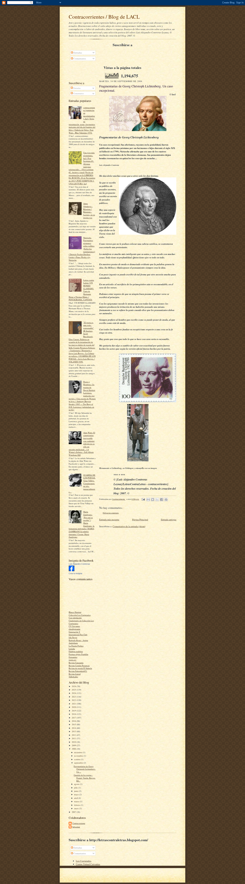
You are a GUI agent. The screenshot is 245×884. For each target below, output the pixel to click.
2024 (74, 693)
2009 (74, 745)
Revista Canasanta (76, 662)
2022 (74, 700)
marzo (77, 801)
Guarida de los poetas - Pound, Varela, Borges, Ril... (84, 778)
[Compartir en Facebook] (161, 499)
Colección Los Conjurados (80, 615)
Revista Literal (75, 674)
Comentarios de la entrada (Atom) (129, 526)
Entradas (77, 52)
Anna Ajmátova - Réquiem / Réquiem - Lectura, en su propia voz (89, 210)
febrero (77, 805)
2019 (74, 710)
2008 (74, 748)
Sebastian (76, 826)
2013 (74, 731)
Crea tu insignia (75, 573)
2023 (74, 696)
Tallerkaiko (73, 676)
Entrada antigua (168, 519)
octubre (77, 759)
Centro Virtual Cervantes (88, 864)
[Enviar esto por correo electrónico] (148, 499)
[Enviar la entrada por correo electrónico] (143, 499)
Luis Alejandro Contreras (79, 564)
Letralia (72, 648)
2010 (74, 742)
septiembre (79, 762)
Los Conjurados (83, 861)
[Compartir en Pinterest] (166, 499)
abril (76, 798)
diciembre (78, 752)
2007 (74, 812)
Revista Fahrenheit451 (78, 671)
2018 (74, 714)
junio (76, 791)
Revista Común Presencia (79, 665)
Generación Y (74, 632)
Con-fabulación (75, 617)
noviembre (79, 755)
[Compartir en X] (157, 499)
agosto (77, 784)
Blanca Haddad (75, 612)
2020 (74, 707)
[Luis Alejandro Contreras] (71, 570)
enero (76, 808)
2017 (74, 717)
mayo (76, 794)
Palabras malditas (76, 651)
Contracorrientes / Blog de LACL (104, 16)
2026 (74, 686)
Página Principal (140, 519)
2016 (74, 721)
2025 (74, 689)
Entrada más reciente (109, 519)
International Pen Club (78, 634)
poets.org (72, 659)
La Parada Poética (76, 645)
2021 (74, 703)
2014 (74, 728)
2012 (74, 735)
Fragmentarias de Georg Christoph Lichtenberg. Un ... (85, 769)
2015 (74, 724)
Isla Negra (73, 637)
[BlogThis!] (152, 499)
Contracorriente (78, 823)
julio (76, 787)
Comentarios (79, 58)
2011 (74, 738)
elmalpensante (74, 629)
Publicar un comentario (111, 513)
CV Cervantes (74, 626)
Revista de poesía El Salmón (80, 668)
